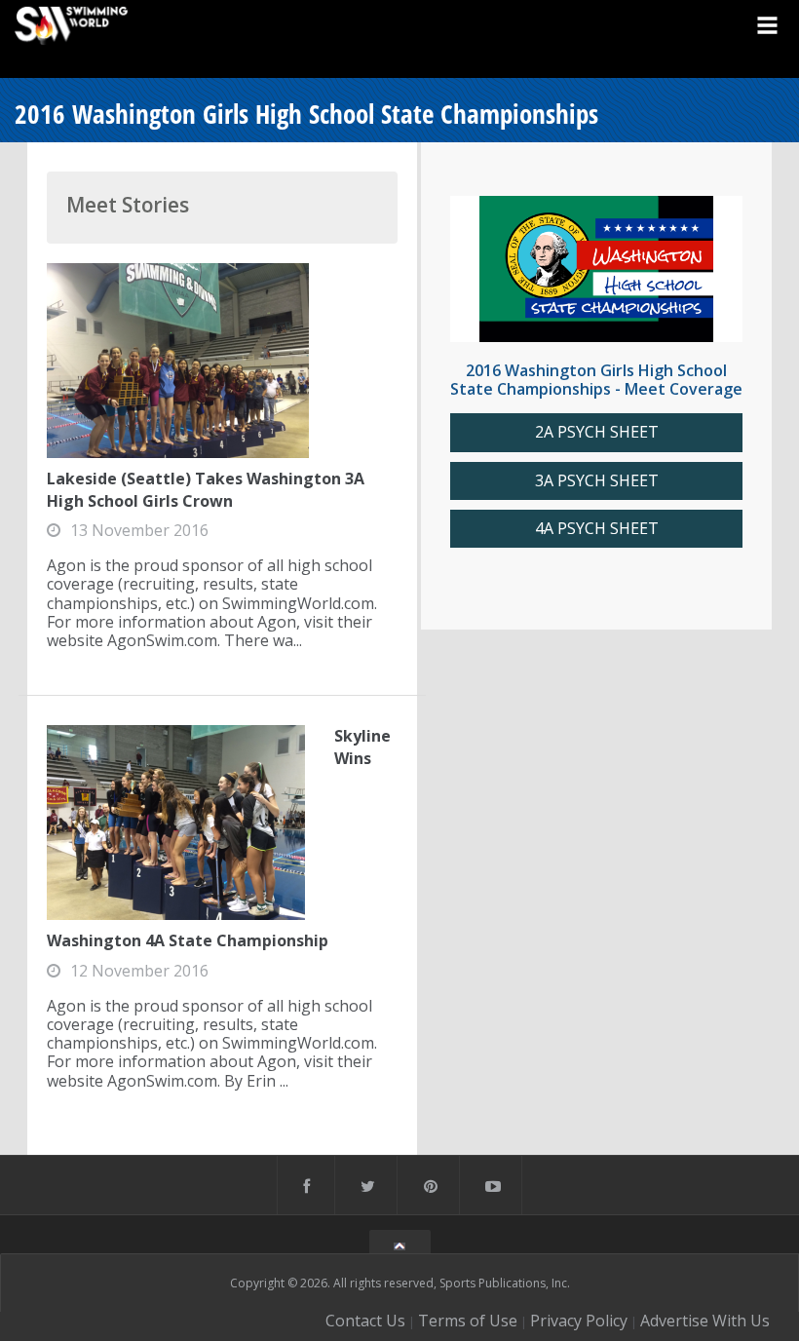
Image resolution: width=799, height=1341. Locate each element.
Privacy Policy (579, 1320)
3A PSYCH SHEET (597, 481)
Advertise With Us (705, 1320)
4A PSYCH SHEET (597, 528)
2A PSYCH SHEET (597, 432)
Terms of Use (467, 1320)
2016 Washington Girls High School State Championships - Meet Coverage (596, 380)
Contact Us (365, 1320)
